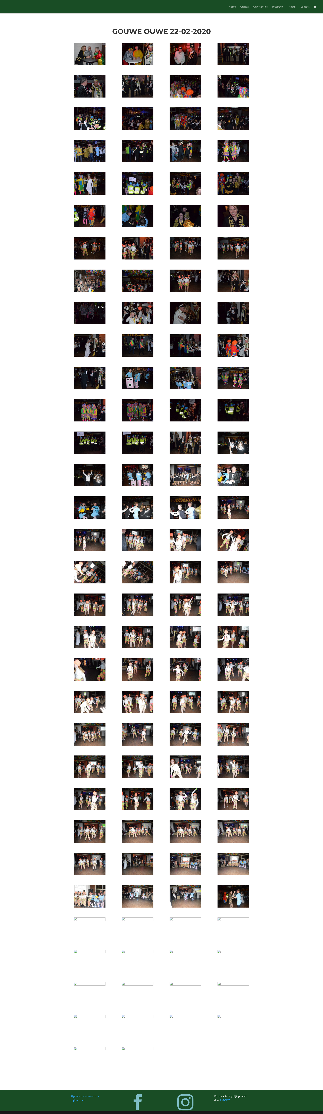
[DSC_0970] (137, 388)
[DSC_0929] (89, 64)
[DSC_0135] (233, 984)
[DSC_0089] (137, 679)
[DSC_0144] (89, 1049)
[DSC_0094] (185, 712)
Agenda (244, 7)
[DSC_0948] (233, 193)
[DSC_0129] (233, 952)
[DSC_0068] (89, 517)
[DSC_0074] (185, 550)
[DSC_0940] (233, 129)
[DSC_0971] (185, 388)
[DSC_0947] (185, 193)
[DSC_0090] (185, 679)
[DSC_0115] (185, 874)
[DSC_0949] (89, 226)
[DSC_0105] (89, 809)
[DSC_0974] (137, 420)
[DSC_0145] (137, 1049)
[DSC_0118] (137, 906)
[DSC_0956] (233, 258)
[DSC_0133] (137, 984)
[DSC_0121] (89, 919)
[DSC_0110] (137, 841)
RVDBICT (225, 1100)
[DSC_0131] (89, 984)
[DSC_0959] (185, 291)
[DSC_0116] (233, 874)
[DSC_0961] (89, 323)
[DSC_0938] (137, 129)
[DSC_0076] (89, 582)
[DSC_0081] (137, 615)
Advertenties (260, 7)
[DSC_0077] (137, 582)
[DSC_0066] (185, 485)
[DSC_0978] (137, 453)
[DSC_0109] (89, 841)
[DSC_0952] (233, 226)
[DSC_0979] (185, 453)
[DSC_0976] (233, 420)
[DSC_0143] (233, 1017)
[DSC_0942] (137, 161)
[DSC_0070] (185, 517)
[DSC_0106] (137, 809)
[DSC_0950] (137, 226)
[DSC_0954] (137, 258)
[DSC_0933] (89, 96)
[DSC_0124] (233, 919)
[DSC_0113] (89, 874)
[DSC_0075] (233, 550)
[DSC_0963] (185, 323)
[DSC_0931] (185, 64)
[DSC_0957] (89, 291)
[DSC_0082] (185, 615)
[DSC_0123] (185, 919)
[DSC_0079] (233, 582)
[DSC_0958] (137, 291)
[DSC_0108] (233, 809)
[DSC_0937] (89, 129)
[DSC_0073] (137, 550)
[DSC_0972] (233, 388)
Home (232, 7)
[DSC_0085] (137, 647)
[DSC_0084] (89, 647)
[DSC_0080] (89, 615)
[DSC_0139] (89, 1017)
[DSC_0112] (233, 841)
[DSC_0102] (137, 777)
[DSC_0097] (89, 744)
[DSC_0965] (89, 355)
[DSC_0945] (89, 193)
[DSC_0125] (89, 952)
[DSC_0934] (137, 96)
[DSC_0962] (137, 323)
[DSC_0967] (185, 355)
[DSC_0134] (185, 984)
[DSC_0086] (185, 647)
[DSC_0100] (233, 744)
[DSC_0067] (233, 485)
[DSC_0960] (233, 291)
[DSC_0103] (185, 777)
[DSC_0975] (185, 420)
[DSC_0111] (185, 841)
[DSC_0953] (89, 258)
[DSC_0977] (89, 453)
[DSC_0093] (137, 712)
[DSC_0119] (185, 906)
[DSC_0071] (233, 517)
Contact (305, 7)
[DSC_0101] (89, 777)
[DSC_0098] (137, 744)
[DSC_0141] (137, 1017)
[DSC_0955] (185, 258)
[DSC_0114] (137, 874)
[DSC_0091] (233, 679)
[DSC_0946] (137, 193)
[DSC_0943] (185, 161)
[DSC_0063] (233, 453)
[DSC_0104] (233, 777)
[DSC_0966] (137, 355)
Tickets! (291, 7)
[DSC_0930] (137, 64)
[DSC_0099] (185, 744)
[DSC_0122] (137, 919)
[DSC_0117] (89, 906)
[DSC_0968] (233, 355)
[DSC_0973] (89, 420)
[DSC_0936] (233, 96)
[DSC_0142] (185, 1017)
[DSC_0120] (233, 906)
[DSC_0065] (137, 485)
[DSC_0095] (233, 712)
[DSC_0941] (89, 161)
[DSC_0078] (185, 582)
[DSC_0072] (89, 550)
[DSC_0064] (89, 485)
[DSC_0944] (233, 161)
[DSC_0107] (185, 809)
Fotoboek (277, 7)
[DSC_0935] (185, 96)
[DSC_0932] (233, 64)
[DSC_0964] (233, 323)
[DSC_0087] (233, 647)
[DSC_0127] (137, 952)
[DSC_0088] (89, 679)
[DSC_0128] (185, 952)
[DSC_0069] (137, 517)
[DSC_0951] (185, 226)
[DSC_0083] (233, 615)
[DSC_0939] (185, 129)
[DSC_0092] (89, 712)
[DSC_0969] (89, 388)
